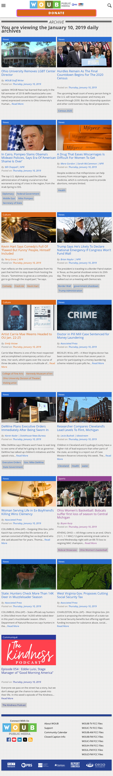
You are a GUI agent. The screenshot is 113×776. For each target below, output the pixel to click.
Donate (57, 13)
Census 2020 (65, 110)
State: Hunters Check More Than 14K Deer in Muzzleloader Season (27, 595)
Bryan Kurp (66, 523)
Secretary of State (12, 202)
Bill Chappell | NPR (14, 167)
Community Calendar (55, 732)
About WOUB (51, 723)
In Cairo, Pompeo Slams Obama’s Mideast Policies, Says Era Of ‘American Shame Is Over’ (28, 157)
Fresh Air (19, 286)
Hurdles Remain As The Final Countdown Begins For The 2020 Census (80, 74)
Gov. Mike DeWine (34, 462)
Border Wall (64, 286)
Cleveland (63, 465)
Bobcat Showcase (67, 550)
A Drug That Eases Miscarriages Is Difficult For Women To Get (81, 155)
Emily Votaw (11, 343)
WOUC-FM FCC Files (92, 741)
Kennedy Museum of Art (39, 373)
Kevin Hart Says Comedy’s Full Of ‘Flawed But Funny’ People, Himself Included (25, 250)
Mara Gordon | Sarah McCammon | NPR (82, 163)
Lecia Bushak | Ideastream (74, 435)
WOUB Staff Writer (14, 80)
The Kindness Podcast (14, 705)
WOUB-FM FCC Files (92, 736)
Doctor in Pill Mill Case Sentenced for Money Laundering (83, 335)
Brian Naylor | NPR (71, 259)
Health (61, 190)
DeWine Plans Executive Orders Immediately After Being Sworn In (25, 428)
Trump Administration (70, 290)
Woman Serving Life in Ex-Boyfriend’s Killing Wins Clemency (27, 512)
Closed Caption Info (54, 736)
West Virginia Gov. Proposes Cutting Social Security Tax (82, 595)
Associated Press (69, 343)
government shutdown (86, 286)
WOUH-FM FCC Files (92, 745)
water (85, 465)
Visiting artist (10, 382)
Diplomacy (8, 193)
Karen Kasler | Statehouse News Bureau (25, 435)
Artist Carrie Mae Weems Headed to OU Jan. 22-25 (26, 335)
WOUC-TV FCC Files (92, 727)
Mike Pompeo (25, 198)
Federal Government (28, 193)
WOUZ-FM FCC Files (92, 754)
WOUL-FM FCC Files (92, 750)
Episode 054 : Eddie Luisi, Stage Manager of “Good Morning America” (27, 670)
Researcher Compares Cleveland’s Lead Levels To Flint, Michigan (81, 428)
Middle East (9, 198)
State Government (13, 467)
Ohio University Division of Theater (21, 378)
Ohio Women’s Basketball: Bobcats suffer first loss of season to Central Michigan (82, 514)
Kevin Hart (33, 286)
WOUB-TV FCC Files (92, 723)
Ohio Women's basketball (93, 550)
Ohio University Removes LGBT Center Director (28, 72)
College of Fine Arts (12, 373)
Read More (18, 103)
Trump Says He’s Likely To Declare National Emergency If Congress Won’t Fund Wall (84, 250)
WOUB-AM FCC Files (92, 732)
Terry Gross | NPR (14, 259)
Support (48, 727)
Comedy (7, 286)
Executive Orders (11, 462)
